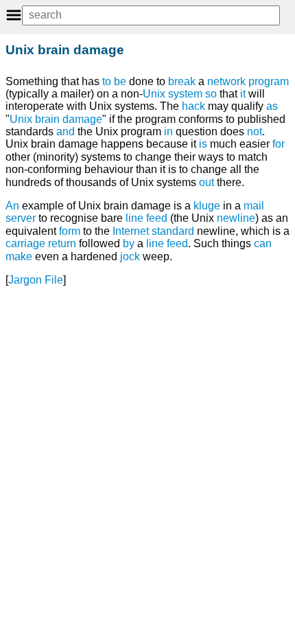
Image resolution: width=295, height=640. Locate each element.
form (69, 231)
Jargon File (35, 280)
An (12, 206)
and (65, 131)
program (268, 81)
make (18, 256)
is (203, 144)
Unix (154, 94)
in (168, 131)
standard (173, 231)
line (155, 243)
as (272, 106)
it (243, 94)
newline (236, 218)
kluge (206, 206)
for (278, 144)
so (211, 94)
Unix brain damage (56, 119)
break (182, 81)
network (226, 81)
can (263, 243)
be (120, 81)
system (185, 94)
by (128, 243)
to (106, 81)
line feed (146, 218)
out (206, 182)
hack (193, 106)
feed (177, 243)
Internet (131, 231)
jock (130, 256)
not (254, 131)
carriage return (40, 243)
